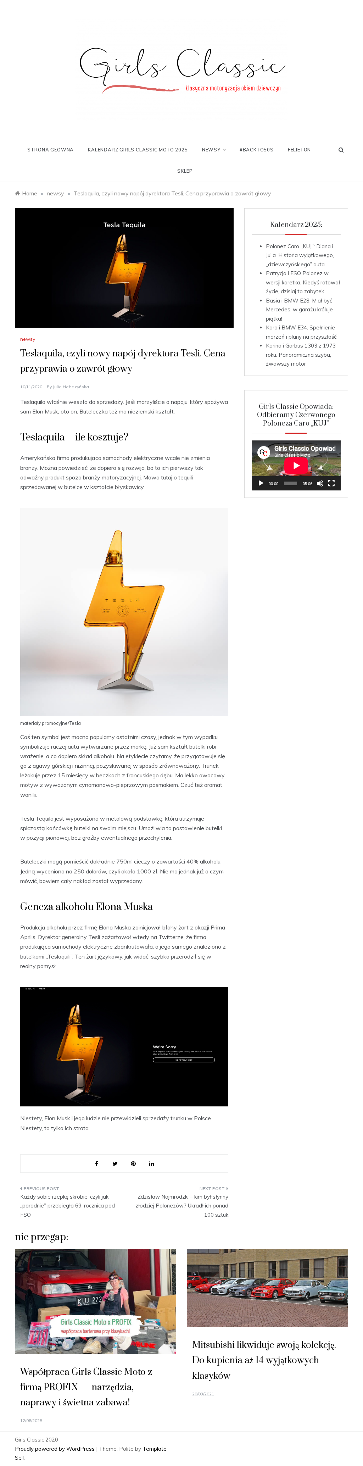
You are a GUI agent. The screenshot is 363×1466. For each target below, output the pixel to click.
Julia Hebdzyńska (71, 386)
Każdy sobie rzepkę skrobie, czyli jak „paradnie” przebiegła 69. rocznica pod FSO (67, 1205)
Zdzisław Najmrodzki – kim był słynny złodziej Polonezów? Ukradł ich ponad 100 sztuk (181, 1205)
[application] (296, 465)
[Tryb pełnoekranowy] (331, 483)
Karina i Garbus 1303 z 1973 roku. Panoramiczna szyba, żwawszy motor (301, 354)
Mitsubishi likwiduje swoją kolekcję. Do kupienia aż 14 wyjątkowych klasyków (264, 1360)
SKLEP (185, 171)
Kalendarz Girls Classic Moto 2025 (138, 149)
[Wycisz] (320, 483)
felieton (299, 149)
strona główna (50, 149)
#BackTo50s (257, 149)
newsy (211, 149)
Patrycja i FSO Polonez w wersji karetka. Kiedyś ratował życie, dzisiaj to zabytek (303, 282)
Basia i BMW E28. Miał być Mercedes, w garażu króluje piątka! (299, 309)
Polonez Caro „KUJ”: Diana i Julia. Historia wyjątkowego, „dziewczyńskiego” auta (300, 255)
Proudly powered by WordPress (55, 1448)
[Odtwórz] (260, 483)
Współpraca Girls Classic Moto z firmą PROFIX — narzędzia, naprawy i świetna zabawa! (86, 1387)
